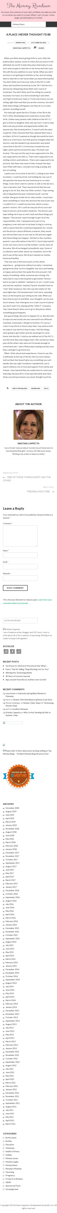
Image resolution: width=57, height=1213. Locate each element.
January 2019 (11, 825)
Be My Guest (11, 1138)
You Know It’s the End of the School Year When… (26, 666)
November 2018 (12, 829)
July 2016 (9, 904)
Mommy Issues (12, 1158)
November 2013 (12, 1014)
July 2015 (9, 945)
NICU (46, 388)
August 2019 (11, 811)
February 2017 (12, 883)
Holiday (9, 1155)
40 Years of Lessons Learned (18, 676)
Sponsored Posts (13, 1186)
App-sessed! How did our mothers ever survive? (26, 680)
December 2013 (12, 1010)
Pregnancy (10, 1175)
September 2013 (13, 1021)
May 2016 (10, 911)
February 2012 (12, 1086)
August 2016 (11, 901)
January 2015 (11, 966)
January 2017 (11, 887)
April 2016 (10, 914)
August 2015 (11, 942)
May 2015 (10, 952)
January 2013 (11, 1048)
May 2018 (10, 839)
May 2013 (10, 1034)
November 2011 (12, 1096)
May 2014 (10, 993)
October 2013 (12, 1017)
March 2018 (11, 842)
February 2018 (12, 846)
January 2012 (11, 1089)
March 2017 (11, 880)
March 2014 (11, 1000)
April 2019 (10, 818)
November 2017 (12, 856)
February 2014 (12, 1004)
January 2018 (11, 849)
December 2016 (12, 890)
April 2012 (10, 1079)
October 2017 (12, 859)
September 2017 (13, 863)
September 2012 (13, 1062)
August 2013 (11, 1024)
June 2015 (10, 949)
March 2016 (11, 918)
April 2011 (10, 1120)
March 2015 (11, 959)
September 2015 (13, 938)
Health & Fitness (12, 1151)
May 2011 (10, 1117)
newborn (35, 388)
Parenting (20, 43)
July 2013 (9, 1028)
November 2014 (12, 973)
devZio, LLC (49, 1205)
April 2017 (10, 877)
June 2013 (10, 1031)
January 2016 (11, 925)
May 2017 (10, 873)
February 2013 (12, 1045)
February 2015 (12, 962)
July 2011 (9, 1110)
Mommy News (11, 1165)
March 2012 (11, 1083)
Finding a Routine (40, 491)
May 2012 (10, 1076)
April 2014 (10, 997)
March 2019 (11, 822)
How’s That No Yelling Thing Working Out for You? (27, 669)
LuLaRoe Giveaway (20, 709)
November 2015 (12, 932)
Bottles (9, 1141)
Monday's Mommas (14, 1169)
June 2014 (10, 990)
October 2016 (12, 894)
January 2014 (11, 1007)
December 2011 (12, 1093)
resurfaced (10, 693)
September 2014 (13, 979)
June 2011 (10, 1113)
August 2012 (11, 1065)
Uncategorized (12, 1189)
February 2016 (12, 921)
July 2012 (9, 1069)
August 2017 (11, 866)
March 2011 (11, 1124)
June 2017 (10, 870)
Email (5, 562)
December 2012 (12, 1052)
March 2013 (11, 1041)
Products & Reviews (14, 1179)
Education (10, 1144)
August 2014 (11, 983)
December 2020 (12, 808)
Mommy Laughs (12, 1162)
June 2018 (10, 835)
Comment (8, 523)
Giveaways (10, 1148)
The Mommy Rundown (28, 6)
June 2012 (10, 1072)
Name (6, 550)
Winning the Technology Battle (19, 673)
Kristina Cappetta (21, 48)
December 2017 (12, 853)
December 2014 (12, 969)
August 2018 (11, 832)
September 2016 (13, 897)
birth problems (20, 388)
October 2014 (12, 976)
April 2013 (10, 1038)
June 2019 (10, 815)
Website (6, 573)
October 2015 (12, 935)
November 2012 (12, 1055)
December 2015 (12, 928)
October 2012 (12, 1058)
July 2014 (9, 986)
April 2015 (10, 956)
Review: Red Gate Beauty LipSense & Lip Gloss (32, 700)
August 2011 (11, 1107)
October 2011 (12, 1100)
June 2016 (10, 907)
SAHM (8, 1182)
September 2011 (13, 1103)
